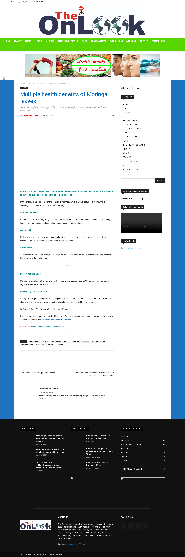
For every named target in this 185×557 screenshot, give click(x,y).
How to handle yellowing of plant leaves (37, 373)
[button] (181, 41)
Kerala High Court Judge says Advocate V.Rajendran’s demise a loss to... (50, 438)
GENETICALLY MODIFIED (134, 128)
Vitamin (51, 344)
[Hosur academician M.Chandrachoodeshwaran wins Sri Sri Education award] (27, 465)
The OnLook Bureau (30, 115)
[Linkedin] (167, 2)
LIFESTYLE (127, 149)
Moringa (85, 341)
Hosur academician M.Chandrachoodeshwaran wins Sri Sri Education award (48, 465)
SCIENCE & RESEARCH (68, 41)
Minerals (76, 341)
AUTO (84, 41)
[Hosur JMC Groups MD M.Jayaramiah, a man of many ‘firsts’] (77, 452)
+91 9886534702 (38, 2)
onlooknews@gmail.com (79, 544)
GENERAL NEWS (98, 41)
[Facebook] (158, 2)
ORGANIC (31, 84)
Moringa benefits (98, 341)
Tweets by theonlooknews (132, 248)
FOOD (39, 41)
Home (22, 84)
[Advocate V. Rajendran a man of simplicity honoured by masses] (27, 452)
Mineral (67, 341)
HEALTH (29, 41)
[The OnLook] (92, 21)
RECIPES (126, 165)
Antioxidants (33, 341)
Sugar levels (40, 344)
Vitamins (60, 344)
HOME (7, 41)
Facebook (55, 319)
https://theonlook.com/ (46, 392)
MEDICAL (50, 41)
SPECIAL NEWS (158, 41)
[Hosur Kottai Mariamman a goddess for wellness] (77, 439)
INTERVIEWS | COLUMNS (134, 145)
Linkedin (67, 319)
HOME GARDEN (130, 136)
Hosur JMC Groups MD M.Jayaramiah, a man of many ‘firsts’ (99, 451)
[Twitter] (172, 2)
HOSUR (126, 141)
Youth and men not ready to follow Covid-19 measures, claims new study (94, 374)
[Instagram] (163, 2)
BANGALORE (131, 124)
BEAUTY (18, 41)
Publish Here (116, 41)
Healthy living (56, 341)
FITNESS (126, 112)
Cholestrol (44, 341)
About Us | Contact (137, 41)
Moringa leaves (27, 344)
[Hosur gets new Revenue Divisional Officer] (77, 465)
